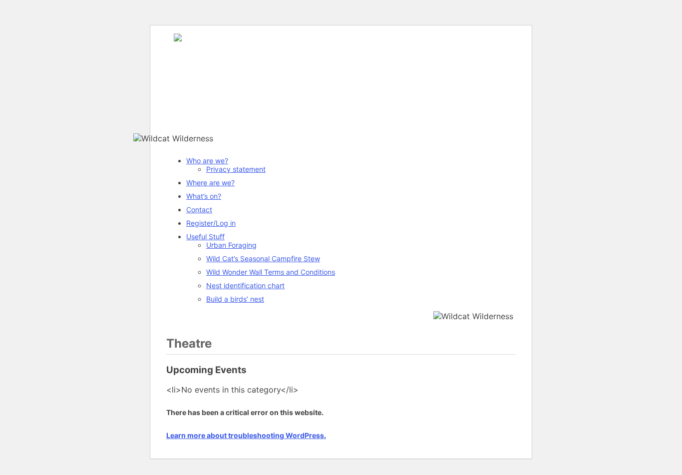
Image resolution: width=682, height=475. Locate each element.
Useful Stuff (205, 236)
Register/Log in (211, 223)
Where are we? (210, 182)
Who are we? (207, 160)
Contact (199, 209)
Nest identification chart (245, 285)
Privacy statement (236, 169)
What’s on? (203, 196)
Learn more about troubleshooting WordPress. (246, 435)
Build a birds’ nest (235, 299)
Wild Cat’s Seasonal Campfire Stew (263, 258)
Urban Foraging (231, 245)
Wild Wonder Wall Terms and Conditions (270, 272)
